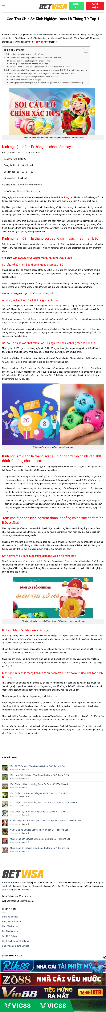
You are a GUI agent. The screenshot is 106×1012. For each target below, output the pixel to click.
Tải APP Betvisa (10, 936)
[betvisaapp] (53, 6)
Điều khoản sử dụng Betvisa (15, 946)
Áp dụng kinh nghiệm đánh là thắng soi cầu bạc (29, 64)
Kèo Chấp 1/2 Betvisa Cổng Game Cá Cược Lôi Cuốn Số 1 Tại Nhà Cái (43, 802)
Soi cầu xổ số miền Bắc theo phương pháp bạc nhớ (30, 61)
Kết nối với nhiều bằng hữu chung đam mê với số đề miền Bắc (34, 77)
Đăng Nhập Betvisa (11, 921)
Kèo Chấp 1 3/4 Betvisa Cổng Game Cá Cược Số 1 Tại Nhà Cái (40, 811)
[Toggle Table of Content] (84, 50)
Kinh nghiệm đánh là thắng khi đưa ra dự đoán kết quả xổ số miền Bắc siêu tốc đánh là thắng (46, 83)
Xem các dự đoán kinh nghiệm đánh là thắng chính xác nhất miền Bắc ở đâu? (40, 73)
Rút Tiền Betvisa (10, 931)
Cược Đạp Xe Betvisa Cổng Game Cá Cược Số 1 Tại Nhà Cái (39, 829)
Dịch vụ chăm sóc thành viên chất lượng (25, 80)
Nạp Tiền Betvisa (10, 926)
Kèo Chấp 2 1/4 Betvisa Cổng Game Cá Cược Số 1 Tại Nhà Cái (40, 793)
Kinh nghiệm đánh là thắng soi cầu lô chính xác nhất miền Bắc (33, 58)
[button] (3, 6)
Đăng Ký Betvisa (10, 916)
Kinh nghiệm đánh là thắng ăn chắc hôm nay (26, 54)
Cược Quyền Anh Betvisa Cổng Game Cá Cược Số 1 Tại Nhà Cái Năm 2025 (45, 820)
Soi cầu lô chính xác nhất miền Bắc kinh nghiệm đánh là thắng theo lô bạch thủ (40, 67)
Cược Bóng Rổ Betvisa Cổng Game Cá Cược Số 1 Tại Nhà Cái (39, 848)
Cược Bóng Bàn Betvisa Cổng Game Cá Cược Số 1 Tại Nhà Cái (40, 839)
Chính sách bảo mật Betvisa (15, 941)
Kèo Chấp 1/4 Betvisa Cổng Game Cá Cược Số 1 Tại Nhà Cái (39, 784)
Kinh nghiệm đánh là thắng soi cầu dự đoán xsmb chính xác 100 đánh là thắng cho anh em (46, 70)
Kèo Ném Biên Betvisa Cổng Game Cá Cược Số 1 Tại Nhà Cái (39, 775)
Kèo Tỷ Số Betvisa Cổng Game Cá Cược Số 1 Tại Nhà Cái (37, 766)
